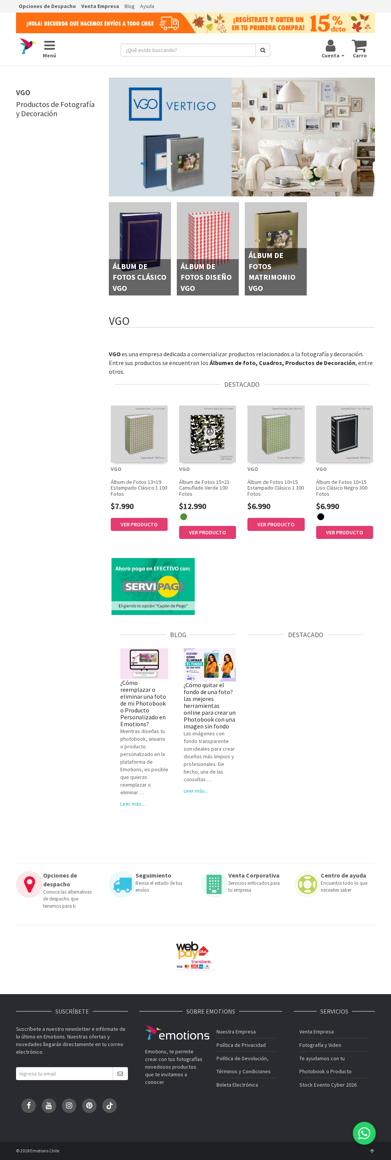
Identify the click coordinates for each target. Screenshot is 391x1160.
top (372, 1151)
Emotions (177, 1032)
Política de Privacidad (241, 1045)
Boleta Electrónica (237, 1084)
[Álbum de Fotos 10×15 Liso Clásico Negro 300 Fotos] (344, 434)
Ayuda (147, 6)
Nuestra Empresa (236, 1031)
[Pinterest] (89, 1105)
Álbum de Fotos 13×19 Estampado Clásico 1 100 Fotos (139, 488)
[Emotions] (28, 46)
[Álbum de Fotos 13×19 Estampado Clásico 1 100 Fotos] (139, 434)
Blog (129, 6)
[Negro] (320, 516)
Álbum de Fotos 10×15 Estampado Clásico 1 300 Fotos (275, 488)
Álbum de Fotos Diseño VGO (206, 277)
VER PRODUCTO (139, 524)
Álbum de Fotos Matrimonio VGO (272, 271)
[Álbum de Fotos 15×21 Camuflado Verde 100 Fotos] (207, 434)
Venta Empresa (100, 6)
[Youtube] (49, 1105)
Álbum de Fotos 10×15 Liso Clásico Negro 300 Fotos (341, 488)
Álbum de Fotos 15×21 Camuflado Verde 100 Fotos (204, 488)
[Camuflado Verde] (183, 516)
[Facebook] (28, 1105)
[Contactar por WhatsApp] (364, 1133)
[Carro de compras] (359, 45)
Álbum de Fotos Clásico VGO (139, 277)
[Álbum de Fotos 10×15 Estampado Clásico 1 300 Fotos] (275, 434)
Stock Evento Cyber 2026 (328, 1084)
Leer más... (132, 803)
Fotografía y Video (320, 1045)
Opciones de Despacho (47, 6)
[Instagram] (69, 1105)
